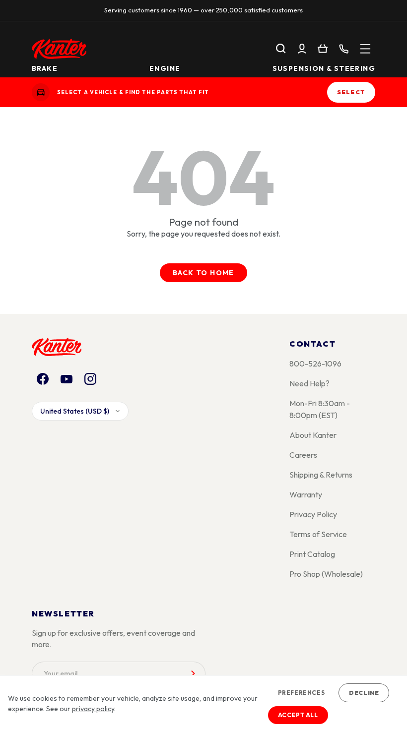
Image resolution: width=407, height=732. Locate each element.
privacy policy (93, 708)
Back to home (203, 272)
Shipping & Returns (320, 475)
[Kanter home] (41, 92)
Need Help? (309, 383)
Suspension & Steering (323, 67)
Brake (45, 67)
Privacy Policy (313, 514)
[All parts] (365, 49)
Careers (303, 455)
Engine (164, 67)
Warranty (305, 494)
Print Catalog (312, 554)
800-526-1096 (315, 363)
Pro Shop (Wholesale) (326, 574)
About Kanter (313, 435)
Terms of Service (318, 534)
